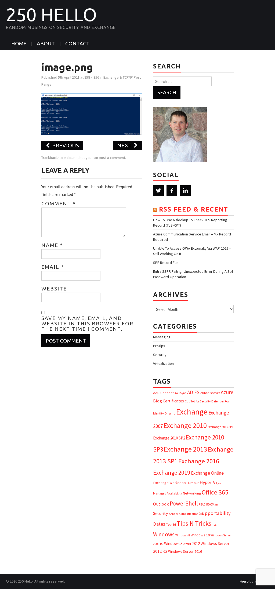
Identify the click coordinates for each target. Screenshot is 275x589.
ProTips (159, 345)
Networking (192, 493)
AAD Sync (180, 393)
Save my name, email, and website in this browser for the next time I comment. (87, 323)
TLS (214, 524)
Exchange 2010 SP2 (169, 438)
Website (54, 288)
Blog (157, 400)
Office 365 (215, 492)
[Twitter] (158, 190)
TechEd (171, 524)
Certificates (173, 400)
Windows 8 (182, 535)
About (46, 43)
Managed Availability (167, 493)
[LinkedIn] (185, 190)
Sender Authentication (183, 514)
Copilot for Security (198, 401)
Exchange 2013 (185, 449)
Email (52, 267)
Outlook (161, 504)
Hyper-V (207, 482)
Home (18, 43)
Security (160, 354)
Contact (77, 43)
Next (125, 145)
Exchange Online (207, 473)
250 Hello (51, 14)
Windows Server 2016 (185, 551)
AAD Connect (163, 392)
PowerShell (184, 503)
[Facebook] (172, 190)
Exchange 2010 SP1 (220, 427)
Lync (219, 483)
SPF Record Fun (165, 262)
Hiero (244, 581)
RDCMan (212, 504)
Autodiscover (210, 393)
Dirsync (170, 413)
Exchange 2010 (185, 425)
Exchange (192, 412)
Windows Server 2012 (182, 543)
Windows (164, 534)
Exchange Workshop (169, 482)
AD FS (193, 392)
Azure (227, 392)
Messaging (162, 337)
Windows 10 (200, 535)
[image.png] (92, 114)
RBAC (202, 504)
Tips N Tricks (194, 523)
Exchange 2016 (198, 461)
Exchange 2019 (171, 472)
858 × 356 (91, 77)
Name (52, 245)
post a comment (112, 157)
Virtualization (163, 363)
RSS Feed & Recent (193, 209)
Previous (65, 145)
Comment (58, 203)
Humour (193, 483)
